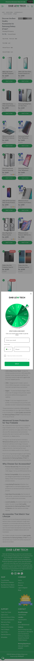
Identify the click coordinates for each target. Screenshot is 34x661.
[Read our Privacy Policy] (29, 359)
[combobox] (8, 349)
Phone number (7, 344)
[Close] (31, 294)
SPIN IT (17, 364)
